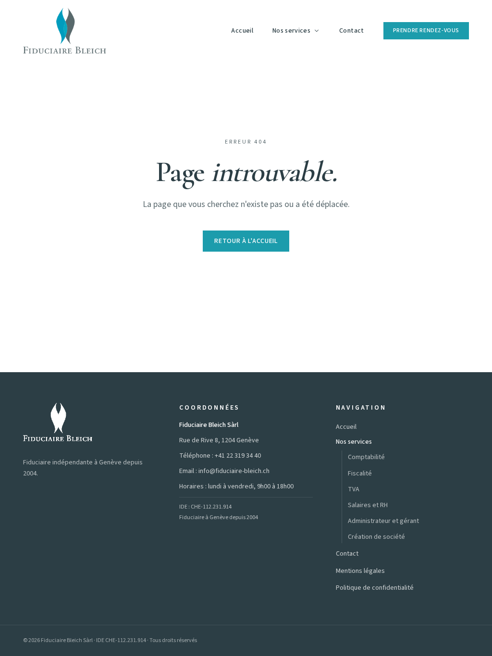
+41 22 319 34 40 (238, 456)
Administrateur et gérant (383, 521)
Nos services (291, 31)
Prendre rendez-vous (426, 30)
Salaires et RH (368, 505)
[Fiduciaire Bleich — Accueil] (64, 31)
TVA (353, 489)
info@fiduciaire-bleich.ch (234, 471)
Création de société (376, 537)
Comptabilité (366, 457)
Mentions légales (360, 571)
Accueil (242, 31)
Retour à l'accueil (246, 241)
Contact (351, 31)
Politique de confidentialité (375, 588)
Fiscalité (360, 473)
